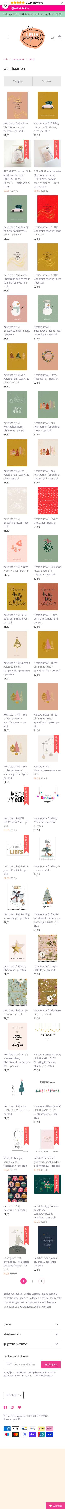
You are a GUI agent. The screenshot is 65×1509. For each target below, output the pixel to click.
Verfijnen (18, 81)
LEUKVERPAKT (41, 1416)
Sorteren (47, 81)
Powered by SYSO (12, 1419)
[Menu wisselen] (6, 37)
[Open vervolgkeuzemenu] (56, 1324)
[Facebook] (5, 1407)
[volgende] (41, 1282)
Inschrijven (51, 1364)
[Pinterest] (19, 1407)
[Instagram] (12, 1407)
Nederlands (12, 1395)
